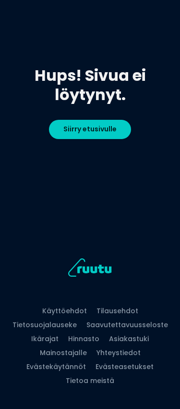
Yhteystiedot (118, 353)
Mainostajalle (63, 353)
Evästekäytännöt (56, 366)
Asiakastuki (129, 339)
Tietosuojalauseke (44, 325)
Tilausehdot (117, 311)
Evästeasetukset (125, 366)
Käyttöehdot (64, 311)
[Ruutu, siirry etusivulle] (89, 269)
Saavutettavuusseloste (127, 325)
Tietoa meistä (90, 380)
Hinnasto (83, 339)
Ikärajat (45, 339)
